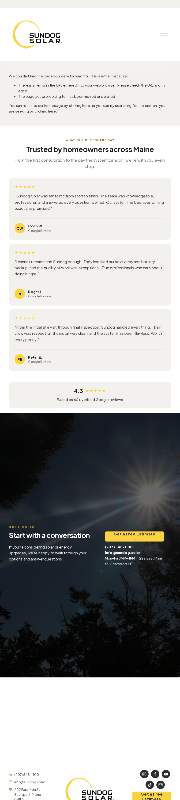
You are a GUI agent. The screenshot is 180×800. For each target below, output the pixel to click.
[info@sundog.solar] (160, 785)
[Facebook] (155, 774)
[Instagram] (144, 774)
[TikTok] (150, 785)
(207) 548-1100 (26, 774)
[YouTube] (166, 774)
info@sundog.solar (29, 782)
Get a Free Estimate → (135, 536)
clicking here (79, 105)
